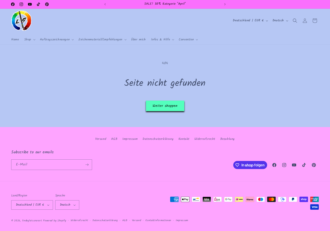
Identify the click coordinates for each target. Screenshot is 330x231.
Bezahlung (227, 138)
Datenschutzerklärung (158, 138)
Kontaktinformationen (158, 220)
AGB (114, 138)
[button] (29, 39)
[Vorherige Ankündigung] (105, 4)
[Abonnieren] (87, 164)
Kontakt (183, 138)
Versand (100, 138)
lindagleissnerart (32, 221)
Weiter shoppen (165, 106)
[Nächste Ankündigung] (225, 4)
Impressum (130, 138)
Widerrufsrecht (204, 138)
